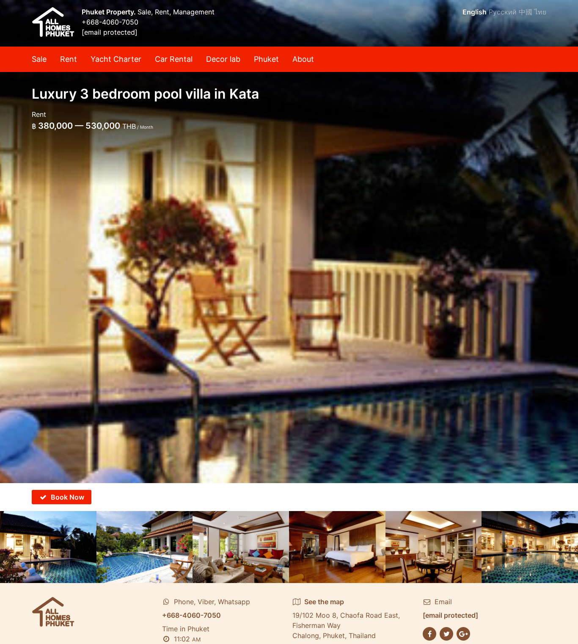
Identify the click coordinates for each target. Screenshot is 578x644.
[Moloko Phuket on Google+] (463, 633)
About (303, 59)
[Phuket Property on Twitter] (446, 633)
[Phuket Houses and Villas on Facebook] (429, 633)
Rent (68, 59)
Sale (39, 59)
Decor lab (223, 59)
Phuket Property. (110, 12)
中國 (525, 12)
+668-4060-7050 (110, 22)
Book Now (67, 497)
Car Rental (174, 59)
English (474, 12)
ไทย (540, 12)
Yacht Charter (116, 59)
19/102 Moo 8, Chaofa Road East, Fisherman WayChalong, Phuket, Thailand (346, 618)
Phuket (266, 59)
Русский (503, 12)
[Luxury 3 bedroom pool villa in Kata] (289, 241)
